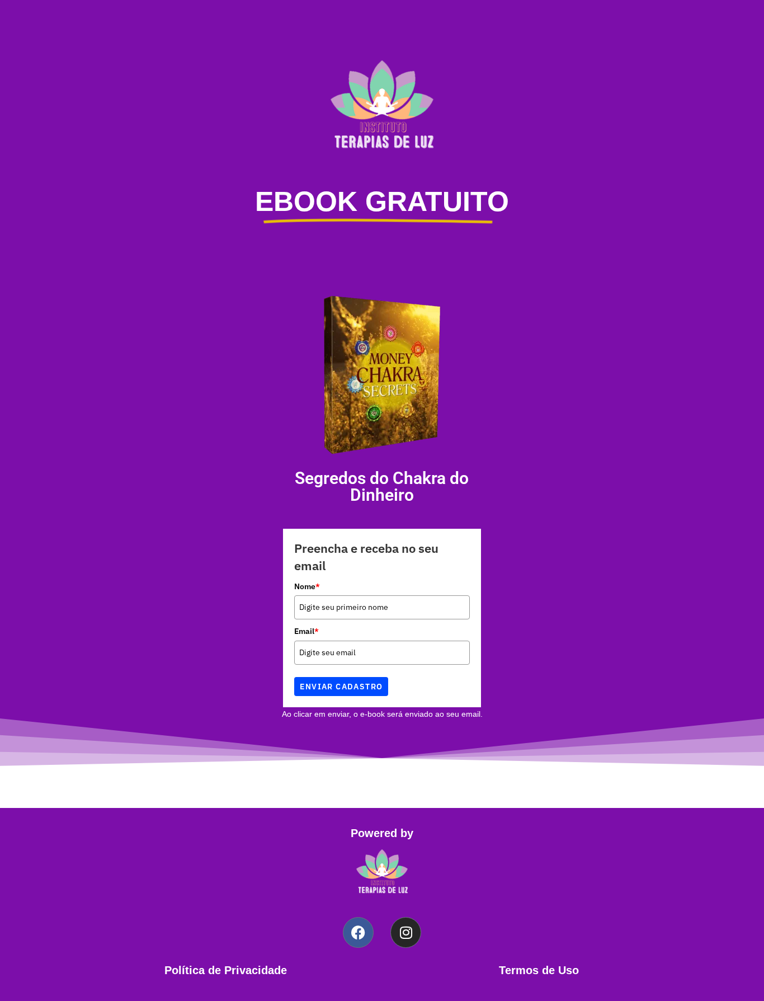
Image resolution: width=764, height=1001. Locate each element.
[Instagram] (405, 932)
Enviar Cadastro (341, 687)
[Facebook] (358, 932)
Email (306, 631)
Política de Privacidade (225, 970)
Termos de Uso (539, 970)
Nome (307, 586)
